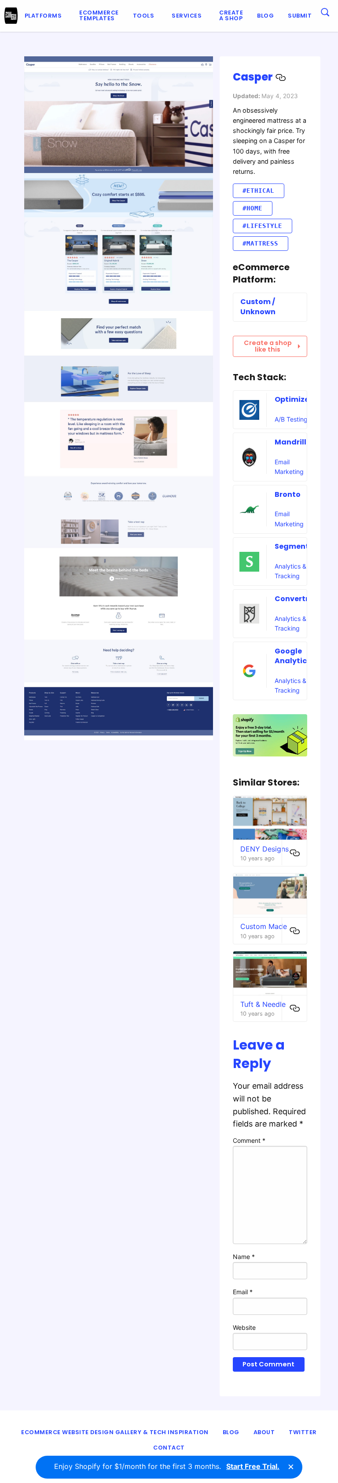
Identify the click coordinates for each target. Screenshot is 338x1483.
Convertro (294, 599)
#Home (252, 208)
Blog (265, 15)
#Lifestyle (262, 225)
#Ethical (258, 190)
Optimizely (295, 399)
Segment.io (296, 546)
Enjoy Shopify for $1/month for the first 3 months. (166, 1466)
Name (244, 1256)
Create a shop (231, 15)
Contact (169, 1447)
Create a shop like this (268, 345)
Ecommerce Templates (99, 15)
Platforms (43, 15)
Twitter (303, 1432)
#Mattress (260, 243)
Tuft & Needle (263, 1004)
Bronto (288, 494)
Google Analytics (293, 656)
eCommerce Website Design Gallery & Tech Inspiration (115, 1432)
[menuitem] (45, 15)
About (264, 1432)
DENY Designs (264, 848)
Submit (300, 15)
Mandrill (290, 442)
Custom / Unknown (258, 306)
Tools (143, 15)
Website (244, 1327)
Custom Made (263, 926)
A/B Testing (291, 419)
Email (243, 1292)
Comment (249, 1140)
